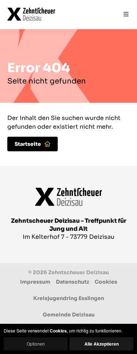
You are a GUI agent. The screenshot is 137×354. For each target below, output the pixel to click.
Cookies (106, 282)
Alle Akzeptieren (101, 344)
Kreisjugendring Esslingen (68, 298)
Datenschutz (72, 282)
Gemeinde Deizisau (69, 314)
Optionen (36, 344)
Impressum (35, 282)
